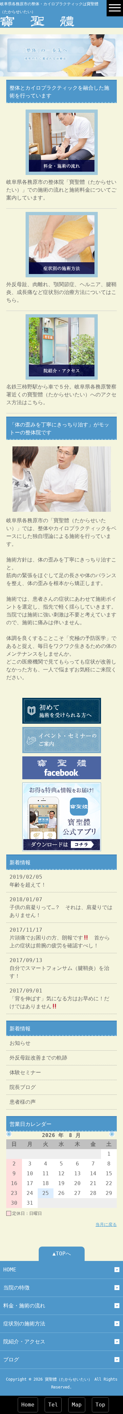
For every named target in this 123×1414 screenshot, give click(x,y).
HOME (9, 1270)
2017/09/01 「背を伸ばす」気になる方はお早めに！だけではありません (59, 998)
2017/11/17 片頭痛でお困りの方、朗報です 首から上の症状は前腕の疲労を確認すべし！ (60, 938)
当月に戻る (106, 1224)
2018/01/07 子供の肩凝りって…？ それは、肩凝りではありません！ (61, 907)
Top (100, 1405)
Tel (53, 1405)
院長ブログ (23, 1087)
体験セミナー (25, 1072)
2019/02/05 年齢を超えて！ (28, 881)
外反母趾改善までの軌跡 (38, 1058)
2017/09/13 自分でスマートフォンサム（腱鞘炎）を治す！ (59, 968)
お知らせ (20, 1043)
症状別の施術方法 (24, 1323)
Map (77, 1405)
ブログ (11, 1359)
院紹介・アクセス (24, 1341)
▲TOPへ (61, 1253)
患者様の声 (23, 1102)
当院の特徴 (16, 1288)
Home (27, 1405)
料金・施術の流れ (24, 1305)
